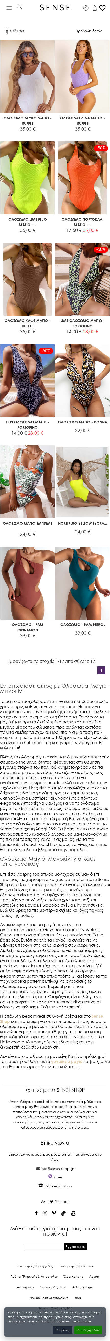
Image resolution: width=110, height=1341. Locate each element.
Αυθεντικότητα (82, 1287)
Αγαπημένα (25, 1287)
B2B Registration (57, 1186)
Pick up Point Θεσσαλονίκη (48, 1297)
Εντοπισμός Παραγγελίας (35, 1266)
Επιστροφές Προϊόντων (77, 1266)
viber (57, 1177)
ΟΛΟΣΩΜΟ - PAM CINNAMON (27, 627)
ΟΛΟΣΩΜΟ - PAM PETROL (82, 624)
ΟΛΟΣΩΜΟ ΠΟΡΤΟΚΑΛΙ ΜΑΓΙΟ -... (82, 222)
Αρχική (94, 1276)
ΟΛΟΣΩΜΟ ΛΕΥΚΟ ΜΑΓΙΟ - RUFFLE (28, 121)
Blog (77, 1297)
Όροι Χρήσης (73, 1276)
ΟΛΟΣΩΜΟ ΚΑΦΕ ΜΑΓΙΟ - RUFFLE (27, 323)
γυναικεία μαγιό (66, 1061)
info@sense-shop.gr (57, 1168)
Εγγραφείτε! (75, 1246)
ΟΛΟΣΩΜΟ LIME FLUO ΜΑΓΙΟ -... (27, 222)
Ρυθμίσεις (63, 1330)
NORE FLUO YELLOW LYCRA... (82, 523)
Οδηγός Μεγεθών (53, 1287)
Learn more (81, 1321)
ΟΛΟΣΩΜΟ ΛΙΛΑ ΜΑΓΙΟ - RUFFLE (82, 121)
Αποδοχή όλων (88, 1330)
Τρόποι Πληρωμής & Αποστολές (34, 1276)
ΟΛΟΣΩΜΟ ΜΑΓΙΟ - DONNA (82, 422)
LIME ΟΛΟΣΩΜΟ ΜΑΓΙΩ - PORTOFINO (82, 323)
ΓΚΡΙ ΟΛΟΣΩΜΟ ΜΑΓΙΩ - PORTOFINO (27, 425)
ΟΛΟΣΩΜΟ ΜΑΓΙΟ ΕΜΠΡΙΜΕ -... (27, 526)
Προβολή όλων (88, 30)
